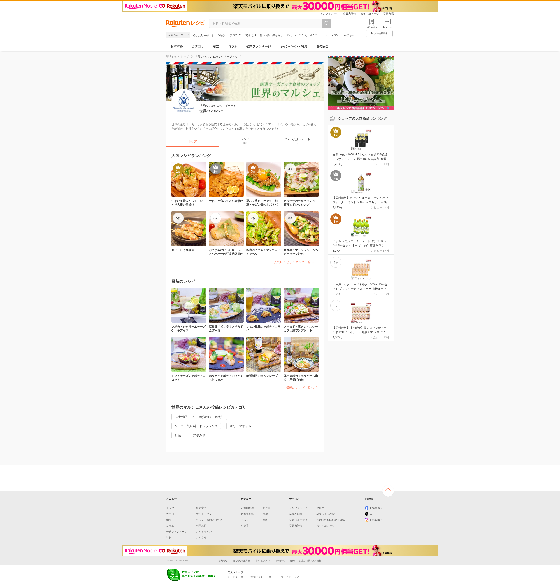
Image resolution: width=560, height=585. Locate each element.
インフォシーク (329, 13)
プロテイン (236, 35)
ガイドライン (204, 531)
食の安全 (322, 46)
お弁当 (267, 508)
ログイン (388, 26)
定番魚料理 (247, 513)
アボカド (199, 435)
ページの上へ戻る (388, 491)
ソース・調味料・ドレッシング (196, 426)
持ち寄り (277, 35)
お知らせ (201, 537)
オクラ (314, 35)
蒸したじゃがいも (203, 35)
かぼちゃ (349, 35)
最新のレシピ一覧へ (300, 387)
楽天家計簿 (349, 13)
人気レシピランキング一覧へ (294, 262)
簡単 (265, 513)
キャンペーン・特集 (293, 46)
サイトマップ (204, 513)
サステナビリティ (288, 577)
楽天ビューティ (298, 519)
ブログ (320, 508)
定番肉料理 (247, 508)
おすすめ (177, 46)
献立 (216, 46)
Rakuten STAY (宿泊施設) (331, 519)
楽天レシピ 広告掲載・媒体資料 (305, 560)
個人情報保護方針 (241, 560)
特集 (169, 537)
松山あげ (222, 35)
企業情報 (223, 560)
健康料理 (181, 417)
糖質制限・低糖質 (211, 417)
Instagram (376, 519)
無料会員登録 (380, 33)
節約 (265, 519)
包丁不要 (264, 35)
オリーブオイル (240, 426)
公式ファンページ (258, 46)
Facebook (376, 508)
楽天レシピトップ (177, 56)
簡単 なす (251, 35)
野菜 (178, 435)
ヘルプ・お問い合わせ (209, 519)
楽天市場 (388, 13)
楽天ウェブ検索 (325, 513)
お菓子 (245, 525)
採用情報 (280, 560)
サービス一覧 (235, 577)
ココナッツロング (330, 35)
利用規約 (201, 525)
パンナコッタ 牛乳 (296, 35)
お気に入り (372, 26)
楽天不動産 (295, 513)
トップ (170, 508)
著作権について (263, 560)
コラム (232, 46)
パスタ (245, 519)
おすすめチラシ (369, 13)
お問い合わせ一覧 (260, 577)
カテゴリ (198, 46)
